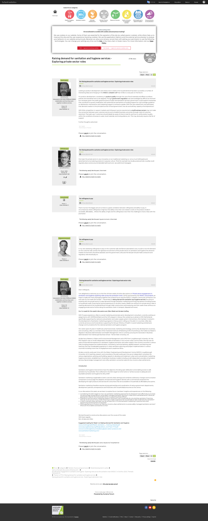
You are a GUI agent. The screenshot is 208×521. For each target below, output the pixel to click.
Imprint (154, 516)
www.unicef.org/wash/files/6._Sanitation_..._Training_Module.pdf (99, 425)
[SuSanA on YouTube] (150, 507)
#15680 (153, 86)
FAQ (121, 516)
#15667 (153, 203)
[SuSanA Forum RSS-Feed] (154, 507)
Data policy (138, 516)
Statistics (105, 516)
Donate (196, 2)
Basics (187, 2)
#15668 (153, 154)
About (126, 516)
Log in (86, 133)
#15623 (153, 285)
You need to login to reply (91, 136)
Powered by (98, 494)
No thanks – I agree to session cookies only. (116, 48)
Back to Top (153, 500)
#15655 (153, 244)
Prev (147, 75)
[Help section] (203, 2)
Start (142, 75)
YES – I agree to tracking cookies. (89, 48)
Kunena (76, 516)
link (100, 41)
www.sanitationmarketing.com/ (89, 431)
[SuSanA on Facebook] (146, 507)
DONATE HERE (201, 511)
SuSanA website (8, 2)
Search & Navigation (164, 2)
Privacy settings (146, 516)
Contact (131, 516)
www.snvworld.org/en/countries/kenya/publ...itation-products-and (100, 429)
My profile (177, 2)
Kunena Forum (108, 494)
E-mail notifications (114, 516)
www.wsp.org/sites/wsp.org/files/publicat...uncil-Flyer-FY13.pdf (98, 427)
